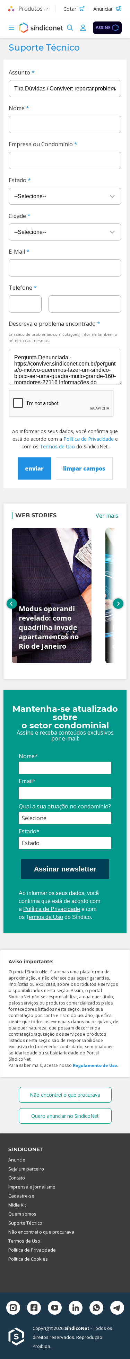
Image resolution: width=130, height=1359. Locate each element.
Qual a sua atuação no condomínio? (65, 806)
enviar (34, 468)
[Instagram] (13, 1308)
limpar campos (84, 468)
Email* (27, 781)
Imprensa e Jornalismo (31, 1187)
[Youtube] (55, 1308)
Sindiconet (25, 1149)
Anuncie (16, 1160)
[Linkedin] (76, 1308)
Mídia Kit (17, 1205)
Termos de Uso (57, 446)
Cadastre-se (21, 1196)
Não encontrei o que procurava (65, 1094)
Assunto (19, 72)
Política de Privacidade (88, 439)
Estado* (29, 831)
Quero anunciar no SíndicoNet (65, 1116)
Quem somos (22, 1214)
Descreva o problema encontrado (52, 323)
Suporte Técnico (25, 1223)
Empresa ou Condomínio (41, 144)
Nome (17, 108)
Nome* (28, 756)
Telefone (20, 287)
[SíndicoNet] (20, 1337)
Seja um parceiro (26, 1169)
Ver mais (107, 515)
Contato (16, 1178)
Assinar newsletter (65, 869)
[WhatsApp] (96, 1308)
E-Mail (17, 251)
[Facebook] (34, 1308)
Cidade (17, 216)
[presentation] (12, 603)
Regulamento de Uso (95, 1065)
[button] (11, 27)
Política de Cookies (28, 1259)
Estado (17, 180)
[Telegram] (117, 1308)
